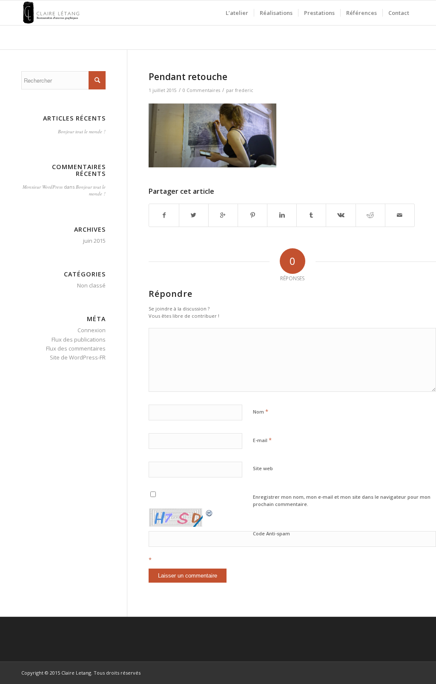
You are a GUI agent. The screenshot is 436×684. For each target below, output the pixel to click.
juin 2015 (94, 240)
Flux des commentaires (76, 348)
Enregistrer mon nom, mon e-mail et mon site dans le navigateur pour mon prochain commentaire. (341, 500)
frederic (244, 90)
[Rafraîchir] (209, 513)
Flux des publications (79, 339)
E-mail (262, 440)
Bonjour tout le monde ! (82, 131)
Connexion (91, 330)
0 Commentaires (201, 90)
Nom (260, 411)
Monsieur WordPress (43, 187)
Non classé (91, 285)
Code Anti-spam (271, 533)
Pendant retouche (188, 77)
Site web (263, 468)
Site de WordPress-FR (78, 357)
